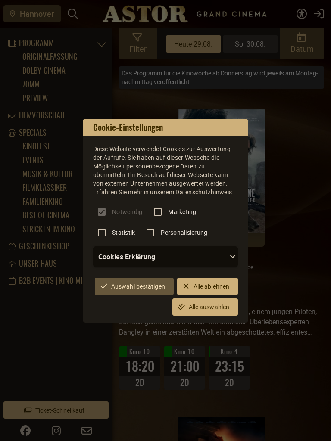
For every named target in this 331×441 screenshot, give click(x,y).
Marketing (182, 212)
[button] (165, 256)
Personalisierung (184, 232)
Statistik (123, 232)
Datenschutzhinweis (203, 192)
